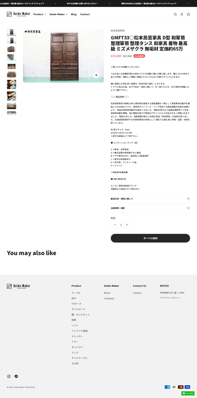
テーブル (76, 292)
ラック (75, 352)
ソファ (75, 325)
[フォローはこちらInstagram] (9, 376)
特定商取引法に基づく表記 (172, 292)
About (107, 292)
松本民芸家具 (118, 30)
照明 (74, 320)
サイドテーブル (80, 358)
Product (38, 14)
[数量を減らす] (115, 224)
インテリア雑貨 (80, 330)
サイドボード (78, 309)
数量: (113, 218)
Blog (74, 14)
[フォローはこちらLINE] (16, 376)
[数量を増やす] (127, 224)
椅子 (74, 298)
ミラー (75, 341)
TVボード (76, 303)
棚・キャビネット (81, 314)
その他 (75, 363)
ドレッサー (77, 336)
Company (109, 298)
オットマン (77, 347)
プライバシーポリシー (170, 297)
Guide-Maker (57, 14)
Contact (85, 14)
